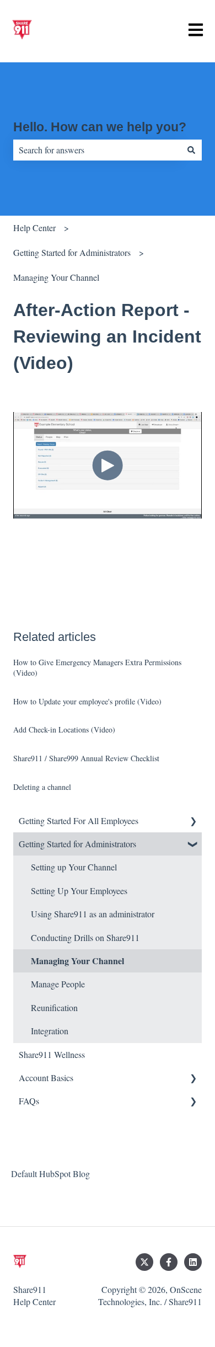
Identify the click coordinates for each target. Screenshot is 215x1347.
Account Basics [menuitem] (46, 1077)
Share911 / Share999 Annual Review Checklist (86, 758)
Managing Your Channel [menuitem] (77, 960)
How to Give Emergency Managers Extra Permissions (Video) (97, 667)
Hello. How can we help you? (99, 127)
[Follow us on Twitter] (144, 1262)
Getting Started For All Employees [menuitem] (78, 820)
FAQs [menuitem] (29, 1101)
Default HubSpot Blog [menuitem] (50, 1173)
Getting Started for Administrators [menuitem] (77, 843)
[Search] (191, 150)
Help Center (34, 227)
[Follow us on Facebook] (169, 1262)
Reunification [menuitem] (54, 1007)
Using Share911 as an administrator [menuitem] (92, 914)
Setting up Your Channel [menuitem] (74, 867)
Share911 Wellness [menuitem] (52, 1054)
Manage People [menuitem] (58, 984)
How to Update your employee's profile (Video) (87, 701)
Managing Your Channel (56, 277)
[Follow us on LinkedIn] (193, 1262)
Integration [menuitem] (49, 1030)
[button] (193, 821)
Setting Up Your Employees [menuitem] (79, 890)
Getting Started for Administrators (72, 252)
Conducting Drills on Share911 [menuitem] (85, 937)
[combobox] (97, 150)
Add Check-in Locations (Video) (64, 729)
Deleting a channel (42, 787)
